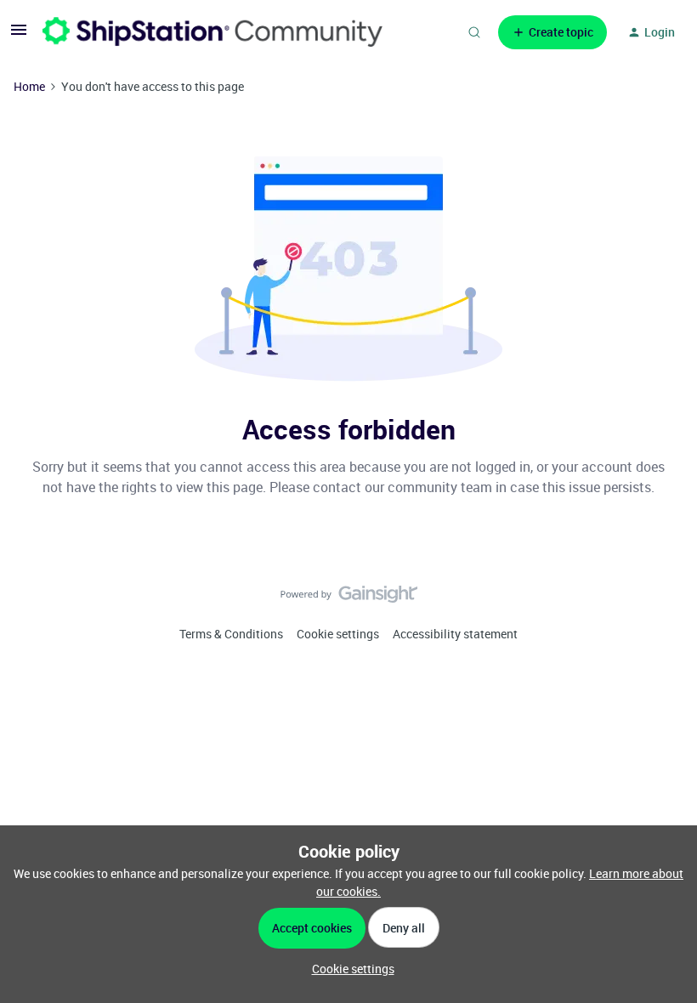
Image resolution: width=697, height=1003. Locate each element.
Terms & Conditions (231, 634)
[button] (18, 35)
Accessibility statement (455, 634)
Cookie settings (338, 634)
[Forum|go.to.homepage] (212, 32)
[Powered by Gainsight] (348, 598)
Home (29, 86)
